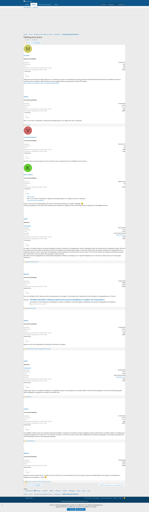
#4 (28, 193)
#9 (28, 430)
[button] (52, 4)
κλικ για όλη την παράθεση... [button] (35, 200)
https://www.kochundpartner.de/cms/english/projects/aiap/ (41, 83)
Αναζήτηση (35, 7)
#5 (28, 245)
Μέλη (56, 4)
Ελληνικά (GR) (29, 498)
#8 (28, 387)
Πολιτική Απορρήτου (106, 498)
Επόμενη (37, 42)
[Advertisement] (74, 22)
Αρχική (27, 4)
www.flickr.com (120, 235)
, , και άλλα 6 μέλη (39, 481)
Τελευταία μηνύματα (45, 4)
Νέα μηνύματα (27, 7)
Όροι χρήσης (96, 498)
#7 (28, 341)
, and (32, 262)
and (31, 308)
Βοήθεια (115, 498)
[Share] (27, 74)
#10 (28, 472)
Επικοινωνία (88, 498)
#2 (28, 117)
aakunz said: (30, 197)
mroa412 (27, 40)
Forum (34, 4)
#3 (28, 158)
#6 (28, 293)
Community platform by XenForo (74, 501)
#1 (28, 76)
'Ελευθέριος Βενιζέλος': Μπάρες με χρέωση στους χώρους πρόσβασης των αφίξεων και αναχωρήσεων (67, 300)
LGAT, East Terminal (119, 233)
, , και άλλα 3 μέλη (38, 349)
